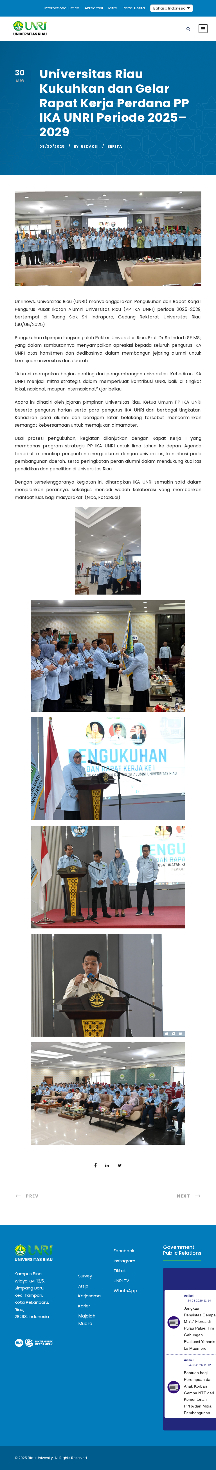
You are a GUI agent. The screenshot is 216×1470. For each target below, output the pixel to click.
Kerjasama (89, 1296)
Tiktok (120, 1270)
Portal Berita (134, 8)
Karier (84, 1306)
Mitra (112, 8)
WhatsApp (125, 1291)
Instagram (124, 1261)
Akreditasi (94, 8)
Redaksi (90, 146)
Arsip (83, 1286)
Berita (114, 146)
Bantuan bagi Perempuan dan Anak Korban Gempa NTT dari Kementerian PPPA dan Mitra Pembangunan (199, 1392)
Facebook (124, 1251)
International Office (61, 8)
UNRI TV (121, 1281)
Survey (85, 1276)
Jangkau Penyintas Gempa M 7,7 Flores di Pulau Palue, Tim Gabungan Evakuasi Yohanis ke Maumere (200, 1328)
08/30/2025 (52, 146)
